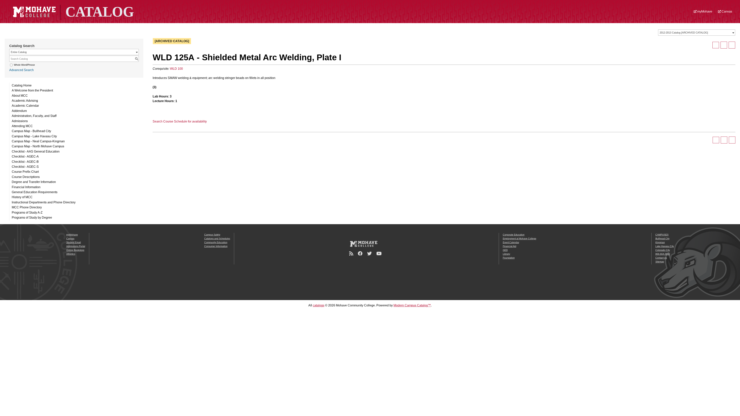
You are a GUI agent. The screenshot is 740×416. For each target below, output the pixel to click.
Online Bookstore (75, 250)
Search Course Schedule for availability (180, 121)
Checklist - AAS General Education (36, 151)
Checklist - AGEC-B (25, 161)
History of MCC (22, 197)
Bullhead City (662, 238)
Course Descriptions (26, 177)
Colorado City (662, 250)
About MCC (20, 95)
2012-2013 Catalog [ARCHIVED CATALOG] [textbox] (684, 32)
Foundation (509, 258)
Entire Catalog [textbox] (19, 52)
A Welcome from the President (32, 90)
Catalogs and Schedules (217, 238)
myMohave (704, 11)
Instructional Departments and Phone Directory (44, 202)
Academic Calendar (25, 105)
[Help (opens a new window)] (732, 45)
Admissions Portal (75, 246)
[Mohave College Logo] (363, 243)
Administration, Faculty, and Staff (34, 115)
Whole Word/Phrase (24, 65)
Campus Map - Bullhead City (31, 131)
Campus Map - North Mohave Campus (38, 146)
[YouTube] (379, 253)
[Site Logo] (73, 11)
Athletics (70, 254)
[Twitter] (370, 253)
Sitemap (659, 261)
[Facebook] (361, 253)
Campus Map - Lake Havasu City (34, 136)
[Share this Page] (715, 45)
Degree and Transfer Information (34, 182)
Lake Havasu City (664, 246)
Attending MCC (22, 126)
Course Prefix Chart (25, 171)
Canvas (726, 11)
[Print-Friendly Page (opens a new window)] (724, 45)
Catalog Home (22, 85)
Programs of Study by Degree (32, 217)
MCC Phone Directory (27, 207)
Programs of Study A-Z (27, 212)
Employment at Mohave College (519, 238)
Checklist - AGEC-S (25, 166)
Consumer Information (216, 246)
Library (506, 254)
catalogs (318, 305)
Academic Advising (25, 100)
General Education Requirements (34, 192)
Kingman (660, 242)
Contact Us (661, 258)
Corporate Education (514, 234)
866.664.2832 (662, 254)
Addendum (19, 110)
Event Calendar (511, 242)
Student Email (73, 242)
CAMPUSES (662, 234)
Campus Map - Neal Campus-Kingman (38, 141)
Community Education (215, 242)
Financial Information (26, 187)
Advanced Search (21, 70)
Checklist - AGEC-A (25, 156)
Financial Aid (509, 246)
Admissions (20, 121)
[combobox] (696, 32)
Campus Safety (212, 234)
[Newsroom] (351, 253)
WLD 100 (176, 68)
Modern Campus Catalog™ (412, 305)
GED (505, 250)
